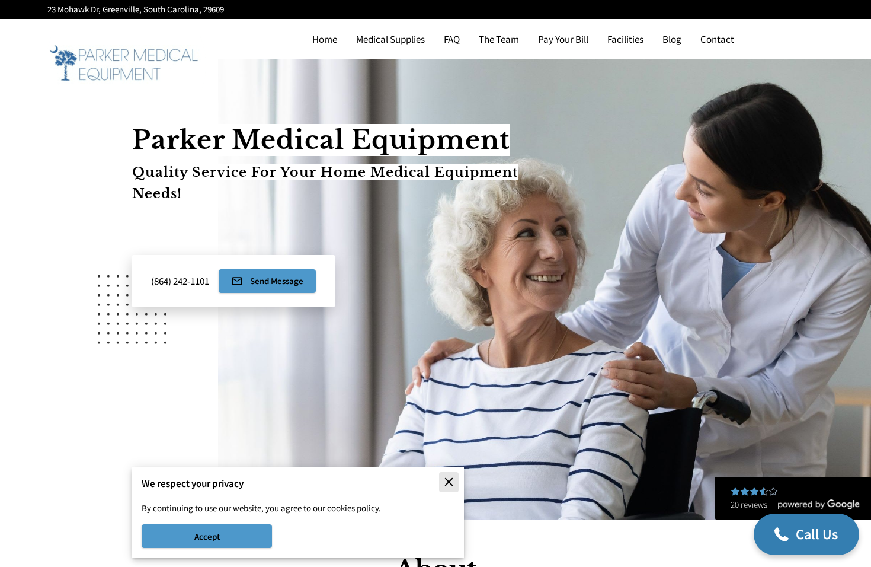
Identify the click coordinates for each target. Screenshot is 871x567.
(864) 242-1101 (180, 281)
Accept (207, 536)
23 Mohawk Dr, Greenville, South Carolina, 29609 (135, 9)
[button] (806, 534)
